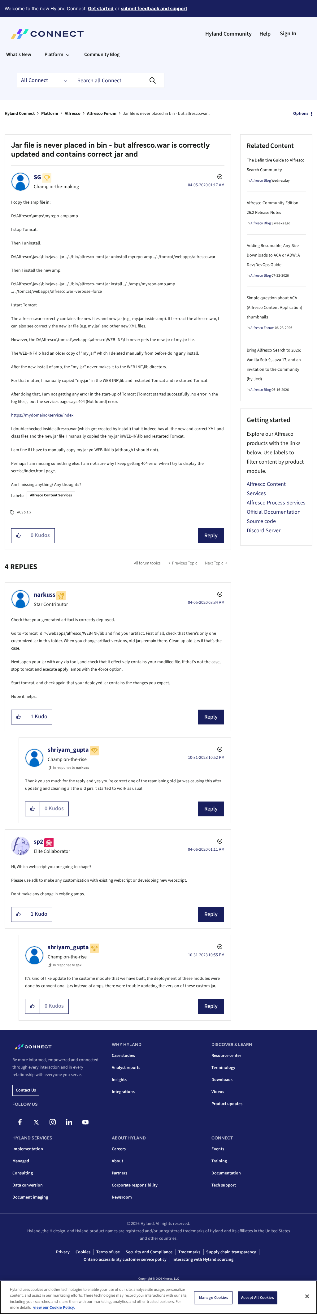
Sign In (288, 33)
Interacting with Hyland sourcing (202, 1259)
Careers (119, 1149)
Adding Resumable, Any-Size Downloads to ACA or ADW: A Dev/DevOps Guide (273, 255)
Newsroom (122, 1197)
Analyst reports (126, 1068)
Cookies (83, 1252)
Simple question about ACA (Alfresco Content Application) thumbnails (274, 307)
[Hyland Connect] (47, 34)
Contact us (26, 1090)
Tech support (223, 1185)
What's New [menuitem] (18, 54)
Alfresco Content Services (51, 495)
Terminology (223, 1068)
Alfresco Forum (101, 113)
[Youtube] (85, 1122)
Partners (119, 1173)
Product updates (226, 1104)
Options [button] (300, 113)
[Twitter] (36, 1122)
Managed (20, 1161)
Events (217, 1149)
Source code (261, 521)
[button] (18, 536)
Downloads (221, 1080)
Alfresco (72, 113)
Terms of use (108, 1252)
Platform (49, 113)
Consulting (22, 1173)
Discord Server (263, 530)
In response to (71, 767)
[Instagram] (52, 1122)
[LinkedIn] (69, 1122)
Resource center (226, 1055)
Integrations (123, 1092)
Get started (101, 8)
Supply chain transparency (231, 1252)
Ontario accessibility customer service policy (125, 1259)
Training (219, 1161)
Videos (217, 1092)
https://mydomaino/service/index (42, 415)
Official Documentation (274, 512)
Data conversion (27, 1185)
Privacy (63, 1252)
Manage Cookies (213, 1297)
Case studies (123, 1055)
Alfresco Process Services (276, 503)
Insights (119, 1080)
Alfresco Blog (260, 180)
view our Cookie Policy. (54, 1307)
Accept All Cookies (257, 1297)
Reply (211, 535)
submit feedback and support (154, 8)
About (117, 1161)
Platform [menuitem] (54, 54)
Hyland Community (228, 34)
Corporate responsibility (135, 1185)
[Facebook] (19, 1122)
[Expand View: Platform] (68, 54)
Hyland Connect (20, 113)
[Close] (307, 1296)
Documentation (226, 1173)
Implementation (27, 1149)
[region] (158, 1297)
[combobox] (117, 80)
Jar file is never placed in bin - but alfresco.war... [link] (166, 113)
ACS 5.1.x (24, 512)
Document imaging (30, 1197)
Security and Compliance (149, 1252)
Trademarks (189, 1252)
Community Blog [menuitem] (101, 54)
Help (265, 34)
